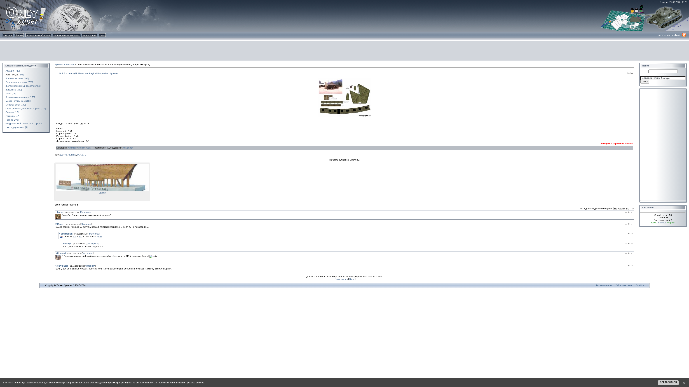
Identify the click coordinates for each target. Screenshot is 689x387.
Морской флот (13, 105)
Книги (8, 93)
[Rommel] (58, 257)
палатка (72, 155)
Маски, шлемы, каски (16, 101)
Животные (11, 90)
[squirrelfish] (61, 236)
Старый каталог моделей (66, 35)
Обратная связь (624, 285)
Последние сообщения (38, 35)
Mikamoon (128, 148)
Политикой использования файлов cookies (181, 382)
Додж (99, 236)
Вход (102, 35)
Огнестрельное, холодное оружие (23, 108)
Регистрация (89, 35)
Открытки (10, 116)
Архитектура (12, 74)
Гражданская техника (16, 82)
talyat (654, 222)
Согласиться (668, 382)
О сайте (640, 285)
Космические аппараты (17, 97)
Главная (8, 35)
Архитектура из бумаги (79, 148)
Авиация (10, 71)
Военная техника (14, 78)
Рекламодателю (604, 285)
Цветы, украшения (15, 127)
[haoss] (58, 216)
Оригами (10, 112)
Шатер (63, 155)
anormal (662, 222)
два (80, 236)
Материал (85, 212)
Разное (9, 120)
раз (74, 236)
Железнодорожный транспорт (21, 86)
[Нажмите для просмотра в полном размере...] (344, 116)
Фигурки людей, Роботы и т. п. (21, 123)
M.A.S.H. (81, 155)
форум (19, 35)
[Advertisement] (344, 51)
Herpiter (671, 222)
